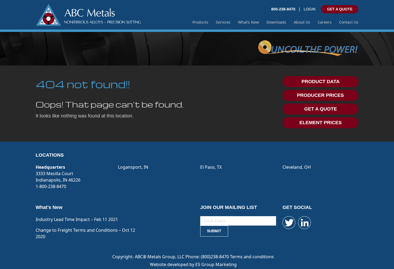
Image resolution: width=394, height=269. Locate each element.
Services (223, 22)
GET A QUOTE (339, 9)
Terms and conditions (252, 257)
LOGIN (309, 9)
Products (200, 22)
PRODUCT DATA (321, 81)
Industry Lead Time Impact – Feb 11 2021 (77, 219)
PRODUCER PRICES (320, 95)
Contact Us (348, 22)
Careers (325, 22)
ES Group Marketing (216, 264)
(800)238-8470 (215, 257)
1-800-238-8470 (51, 186)
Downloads (276, 22)
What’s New (248, 22)
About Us (302, 22)
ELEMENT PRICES (320, 122)
